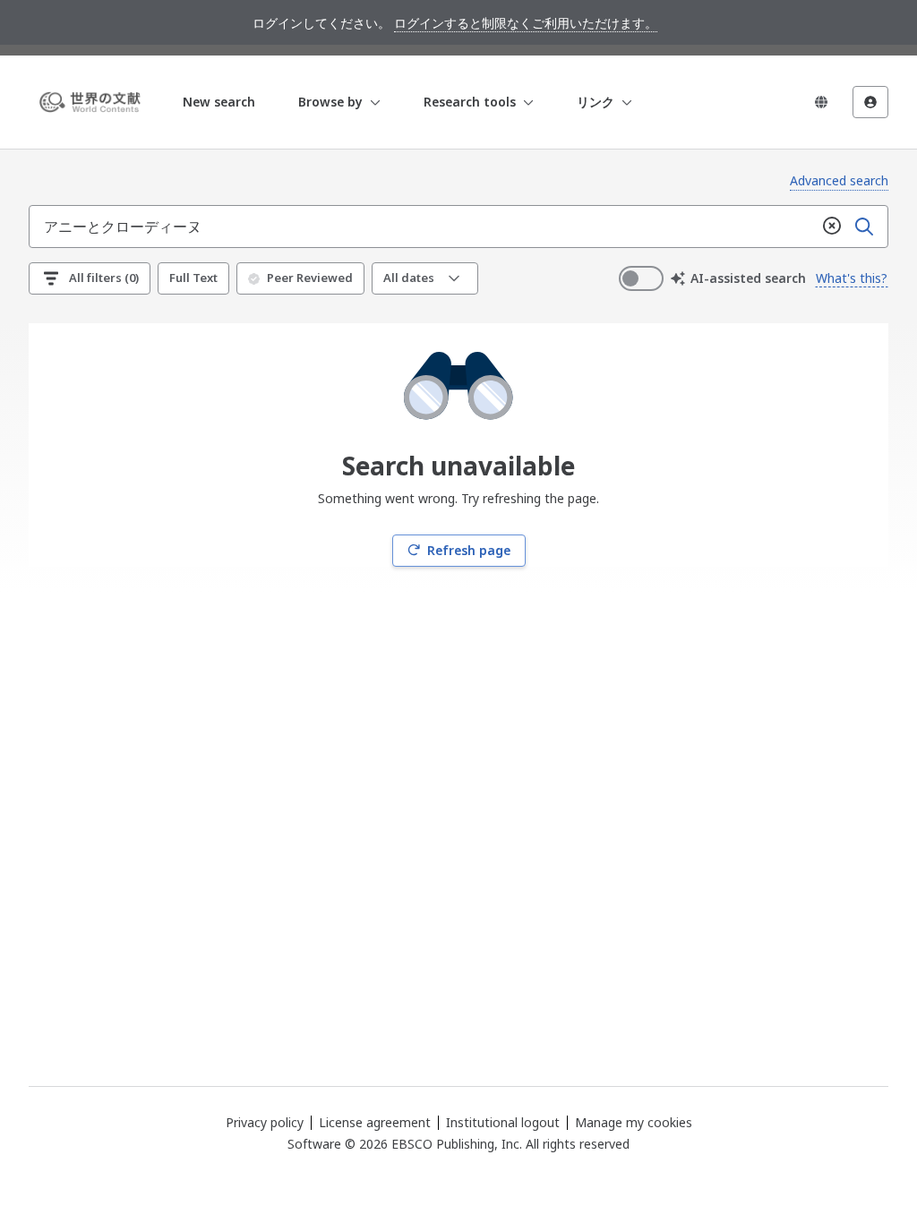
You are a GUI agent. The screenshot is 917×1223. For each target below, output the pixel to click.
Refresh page (468, 550)
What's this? (851, 278)
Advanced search (839, 180)
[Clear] (832, 226)
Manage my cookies (633, 1123)
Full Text (193, 277)
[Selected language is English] (821, 102)
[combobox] (423, 227)
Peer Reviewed (310, 277)
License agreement (375, 1122)
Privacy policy (265, 1122)
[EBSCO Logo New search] (93, 102)
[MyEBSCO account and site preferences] (870, 102)
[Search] (864, 226)
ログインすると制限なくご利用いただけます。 (525, 22)
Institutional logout (503, 1122)
